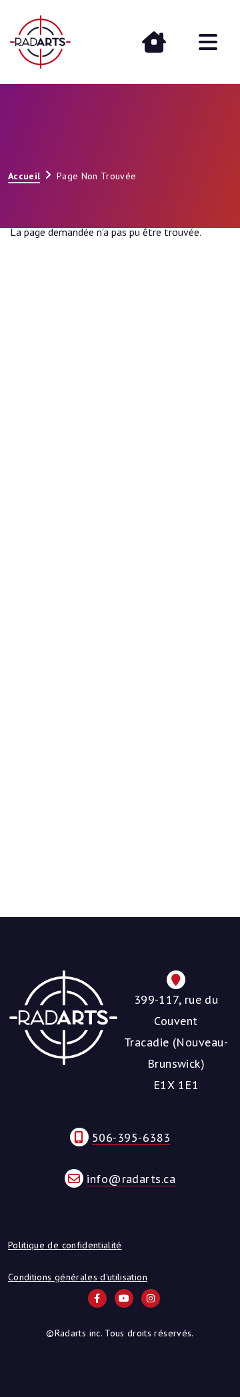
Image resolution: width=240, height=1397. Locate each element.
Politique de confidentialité (65, 1245)
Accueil (24, 176)
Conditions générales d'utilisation (77, 1277)
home (154, 42)
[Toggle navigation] (208, 42)
